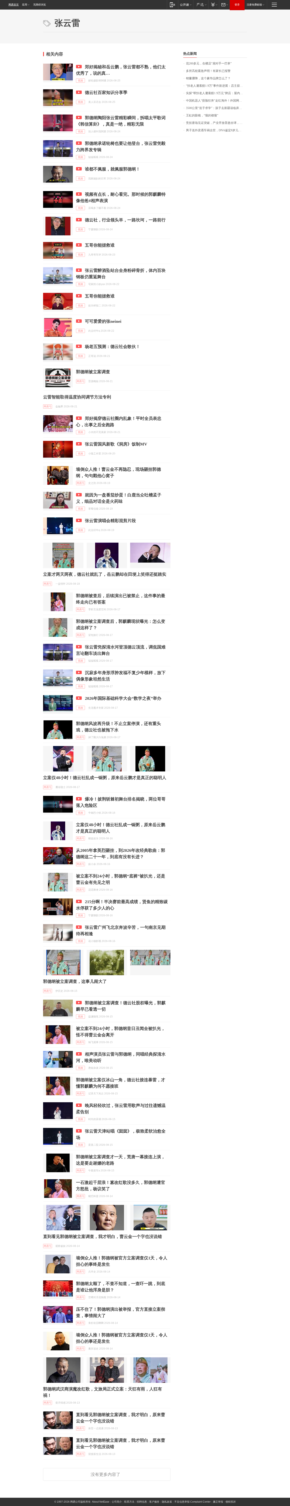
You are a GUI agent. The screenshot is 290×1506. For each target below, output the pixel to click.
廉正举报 (218, 1501)
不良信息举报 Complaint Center (192, 1501)
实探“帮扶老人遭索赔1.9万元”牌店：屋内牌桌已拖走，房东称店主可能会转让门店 (216, 93)
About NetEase (100, 1501)
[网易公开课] (185, 4)
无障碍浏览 (39, 4)
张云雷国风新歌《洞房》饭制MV (116, 444)
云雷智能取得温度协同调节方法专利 (77, 397)
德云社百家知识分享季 (106, 92)
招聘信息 (142, 1501)
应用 (24, 4)
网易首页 (13, 4)
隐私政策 (167, 1501)
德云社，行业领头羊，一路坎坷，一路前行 (125, 220)
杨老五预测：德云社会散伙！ (112, 346)
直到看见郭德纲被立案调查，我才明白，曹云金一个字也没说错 (102, 1236)
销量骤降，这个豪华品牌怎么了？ (208, 78)
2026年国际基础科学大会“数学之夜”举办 (123, 698)
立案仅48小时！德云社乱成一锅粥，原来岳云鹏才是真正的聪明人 (104, 777)
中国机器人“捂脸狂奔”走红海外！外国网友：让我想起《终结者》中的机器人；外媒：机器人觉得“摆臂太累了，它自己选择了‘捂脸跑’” (216, 100)
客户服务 (154, 1501)
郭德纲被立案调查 (93, 371)
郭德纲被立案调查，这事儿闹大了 (75, 981)
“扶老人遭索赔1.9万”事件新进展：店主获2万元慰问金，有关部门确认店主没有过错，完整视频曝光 (216, 85)
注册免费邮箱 (254, 4)
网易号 (80, 381)
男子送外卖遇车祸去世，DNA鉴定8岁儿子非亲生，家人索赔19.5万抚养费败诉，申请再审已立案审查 (216, 130)
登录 (237, 4)
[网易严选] (200, 4)
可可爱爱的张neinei (103, 321)
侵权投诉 (230, 1501)
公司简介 (117, 1501)
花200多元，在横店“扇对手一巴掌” (209, 63)
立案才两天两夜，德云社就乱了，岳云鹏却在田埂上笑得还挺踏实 (104, 574)
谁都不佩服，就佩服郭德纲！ (112, 169)
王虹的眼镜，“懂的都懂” (202, 115)
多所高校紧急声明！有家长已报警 (208, 71)
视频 (80, 80)
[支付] (213, 4)
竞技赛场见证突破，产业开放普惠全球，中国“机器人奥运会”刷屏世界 (216, 122)
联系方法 (129, 1501)
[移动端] (172, 4)
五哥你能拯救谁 (100, 245)
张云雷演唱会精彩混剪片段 (110, 520)
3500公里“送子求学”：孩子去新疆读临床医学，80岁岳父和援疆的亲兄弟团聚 (216, 108)
